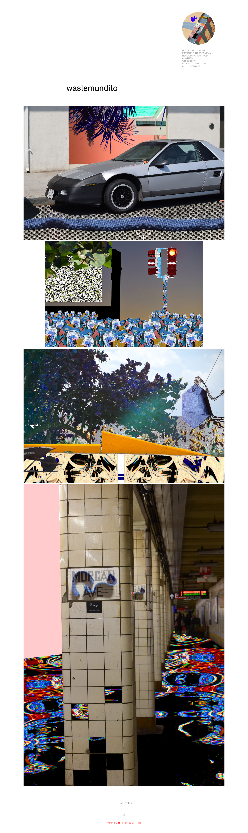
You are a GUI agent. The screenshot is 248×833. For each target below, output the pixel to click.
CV (183, 66)
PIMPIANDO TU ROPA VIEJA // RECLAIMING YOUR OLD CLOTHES (197, 56)
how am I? (188, 50)
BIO (205, 63)
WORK (202, 50)
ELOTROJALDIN (190, 63)
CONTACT (195, 66)
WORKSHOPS (189, 61)
